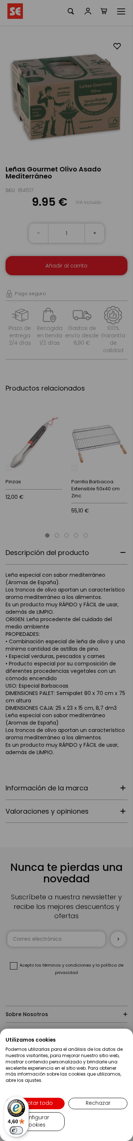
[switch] (16, 1130)
